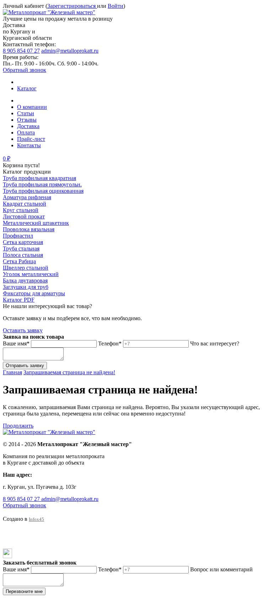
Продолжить (18, 426)
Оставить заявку (23, 330)
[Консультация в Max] (7, 556)
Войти (115, 6)
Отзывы (27, 120)
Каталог (27, 88)
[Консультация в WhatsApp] (7, 536)
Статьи (25, 113)
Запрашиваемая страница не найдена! (69, 372)
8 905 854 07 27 (21, 51)
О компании (32, 107)
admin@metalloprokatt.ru (69, 51)
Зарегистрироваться (72, 6)
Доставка (28, 126)
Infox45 (36, 519)
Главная (12, 372)
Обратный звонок (24, 70)
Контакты (29, 145)
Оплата (26, 132)
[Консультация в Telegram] (7, 545)
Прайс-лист (31, 139)
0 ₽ (6, 158)
